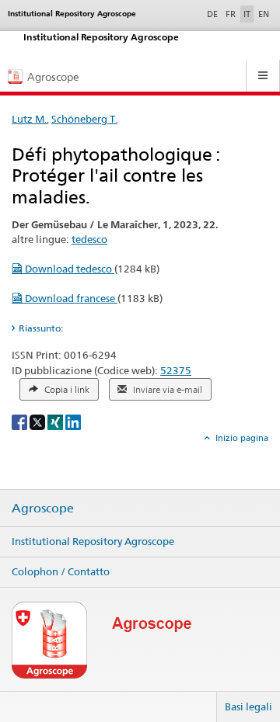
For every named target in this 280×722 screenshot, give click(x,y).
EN (263, 14)
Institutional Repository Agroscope (93, 541)
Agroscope (43, 508)
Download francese (70, 298)
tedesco (89, 239)
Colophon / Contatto (61, 571)
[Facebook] (21, 421)
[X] (38, 421)
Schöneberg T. (84, 119)
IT (246, 14)
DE (214, 13)
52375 (175, 370)
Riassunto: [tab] (41, 328)
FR (231, 14)
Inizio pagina (240, 437)
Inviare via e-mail (166, 389)
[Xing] (56, 421)
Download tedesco (68, 268)
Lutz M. (29, 119)
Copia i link (65, 389)
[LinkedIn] (73, 421)
